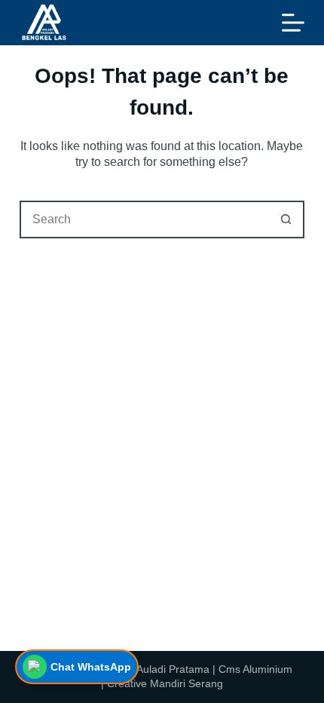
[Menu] (293, 22)
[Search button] (285, 219)
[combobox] (144, 219)
